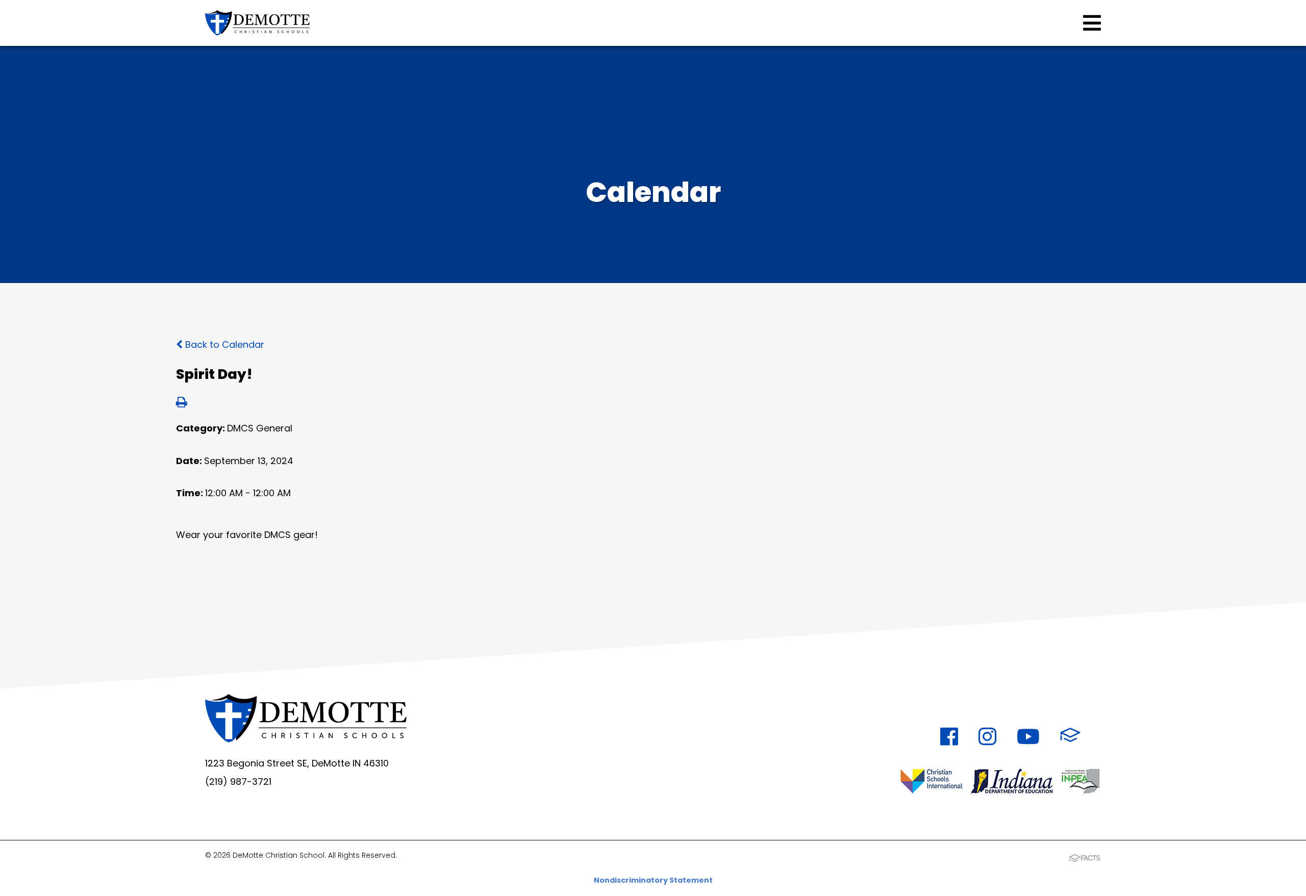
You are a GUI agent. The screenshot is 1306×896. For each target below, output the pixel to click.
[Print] (181, 403)
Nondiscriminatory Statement (653, 880)
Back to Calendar (223, 344)
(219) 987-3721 (238, 781)
